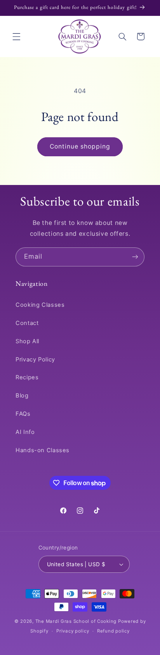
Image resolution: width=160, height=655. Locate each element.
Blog (22, 395)
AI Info (25, 432)
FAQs (23, 413)
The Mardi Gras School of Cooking (76, 621)
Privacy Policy (35, 359)
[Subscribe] (135, 256)
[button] (16, 36)
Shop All (27, 341)
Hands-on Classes (43, 450)
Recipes (27, 377)
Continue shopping (80, 146)
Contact (27, 323)
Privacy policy (72, 631)
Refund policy (113, 631)
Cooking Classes (40, 304)
